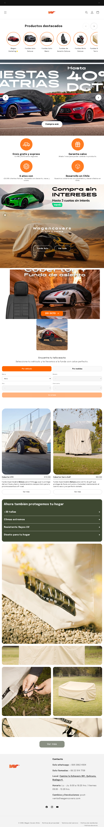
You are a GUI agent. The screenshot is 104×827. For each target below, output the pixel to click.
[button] (5, 12)
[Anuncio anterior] (5, 3)
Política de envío (91, 825)
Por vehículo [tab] (27, 369)
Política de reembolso (89, 823)
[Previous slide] (86, 26)
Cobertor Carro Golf (62, 477)
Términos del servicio (70, 823)
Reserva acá (52, 124)
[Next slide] (94, 26)
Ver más (52, 744)
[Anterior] (6, 98)
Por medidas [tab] (77, 369)
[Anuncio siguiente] (99, 3)
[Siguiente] (98, 98)
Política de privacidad (50, 823)
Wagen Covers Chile (32, 823)
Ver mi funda (52, 395)
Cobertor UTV (7, 477)
